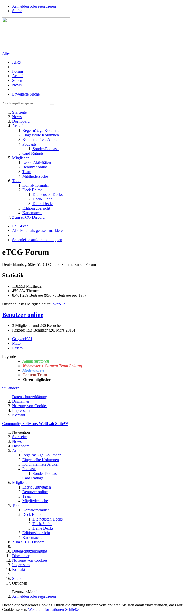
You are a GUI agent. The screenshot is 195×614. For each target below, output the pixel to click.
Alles (16, 62)
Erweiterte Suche (26, 94)
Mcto (16, 343)
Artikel (17, 76)
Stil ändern (10, 388)
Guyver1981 (22, 339)
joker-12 (58, 304)
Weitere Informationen (46, 609)
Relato (17, 348)
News (17, 85)
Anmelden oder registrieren (34, 6)
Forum (17, 71)
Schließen (73, 609)
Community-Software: (35, 423)
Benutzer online (22, 314)
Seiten (17, 80)
